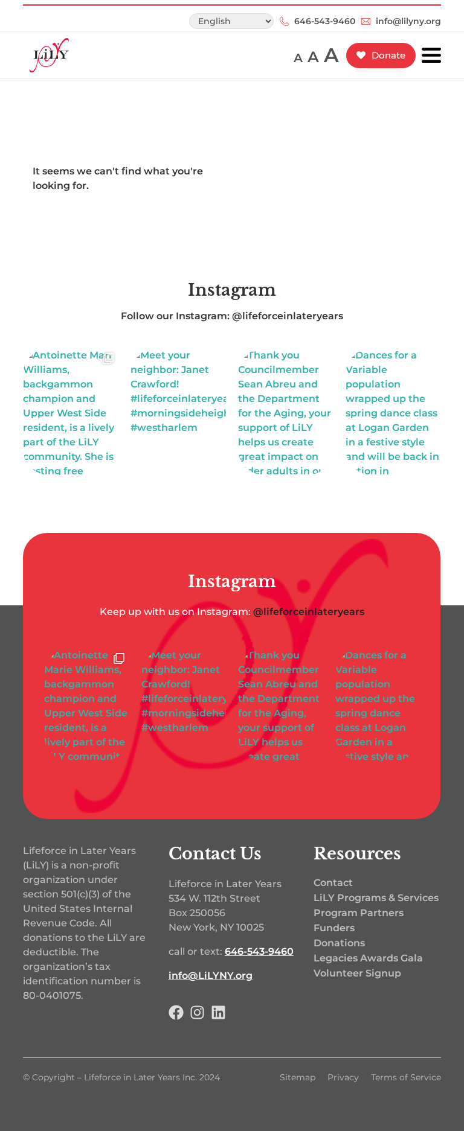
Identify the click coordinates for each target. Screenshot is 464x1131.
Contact (333, 882)
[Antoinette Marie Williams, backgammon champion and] (70, 411)
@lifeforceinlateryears (308, 611)
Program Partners (359, 913)
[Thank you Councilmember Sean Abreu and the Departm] (286, 411)
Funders (334, 928)
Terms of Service (406, 1077)
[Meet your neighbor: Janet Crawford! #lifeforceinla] (178, 411)
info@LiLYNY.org (211, 975)
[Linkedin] (218, 1012)
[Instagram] (197, 1012)
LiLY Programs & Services (376, 897)
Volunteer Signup (357, 973)
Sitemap (297, 1077)
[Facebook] (176, 1012)
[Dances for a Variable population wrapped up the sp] (393, 411)
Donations (339, 943)
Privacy (343, 1077)
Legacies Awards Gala (368, 958)
